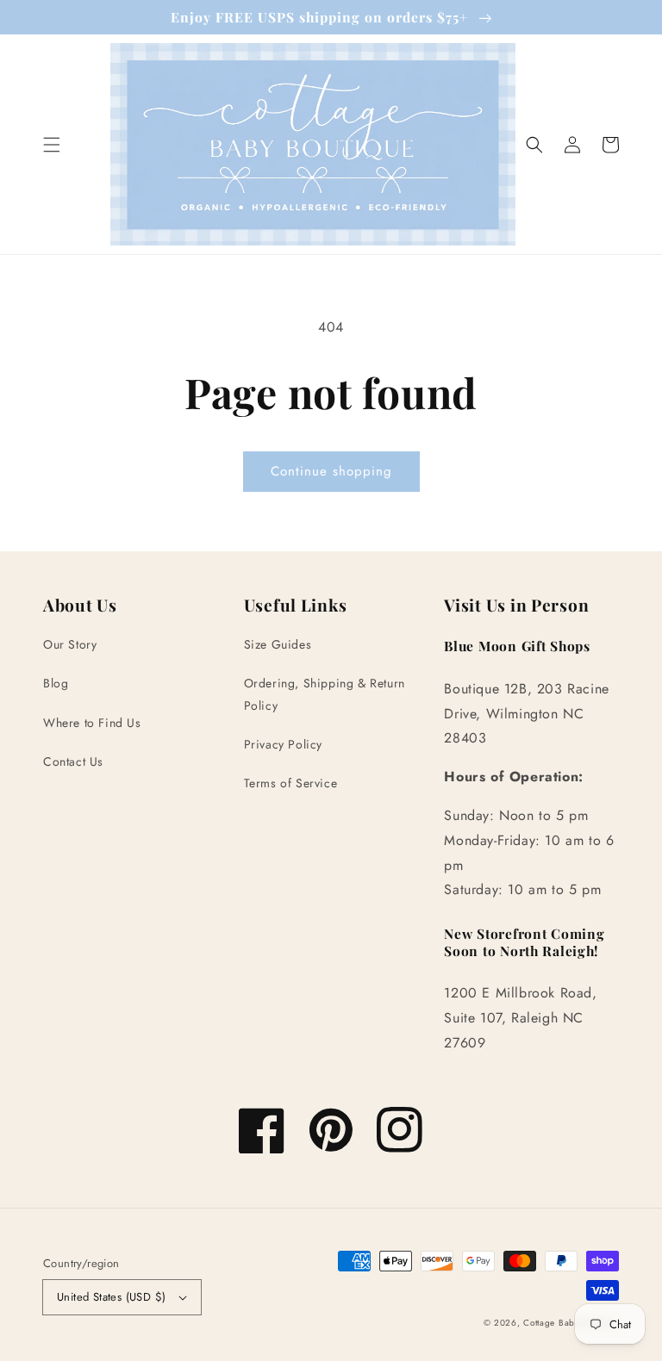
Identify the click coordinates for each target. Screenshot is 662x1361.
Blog (55, 683)
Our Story (70, 644)
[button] (52, 145)
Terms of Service (291, 783)
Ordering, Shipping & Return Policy (324, 693)
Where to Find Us (92, 722)
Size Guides (278, 644)
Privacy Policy (283, 744)
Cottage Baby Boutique (571, 1322)
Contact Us (73, 761)
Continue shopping (331, 471)
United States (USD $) (111, 1297)
